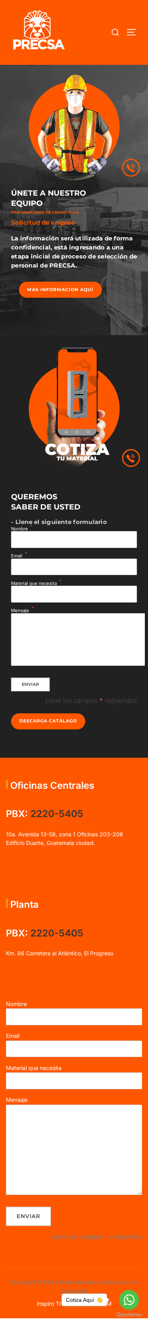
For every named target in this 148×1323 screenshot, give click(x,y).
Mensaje (20, 610)
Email (16, 556)
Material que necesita (34, 583)
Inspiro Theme (55, 1303)
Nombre (19, 529)
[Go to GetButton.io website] (129, 1315)
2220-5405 (56, 813)
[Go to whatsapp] (129, 1300)
